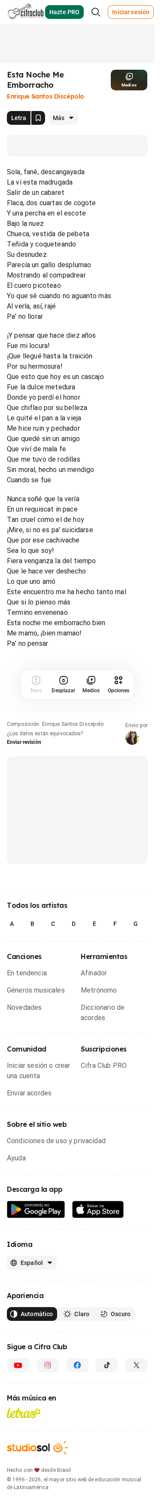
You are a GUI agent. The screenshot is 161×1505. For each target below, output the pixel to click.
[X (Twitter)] (136, 1365)
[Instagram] (47, 1365)
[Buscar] (95, 12)
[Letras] (24, 1413)
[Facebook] (77, 1365)
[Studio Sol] (37, 1447)
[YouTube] (18, 1365)
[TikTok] (106, 1365)
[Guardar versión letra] (38, 118)
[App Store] (98, 1209)
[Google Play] (36, 1209)
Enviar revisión (24, 742)
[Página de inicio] (26, 12)
